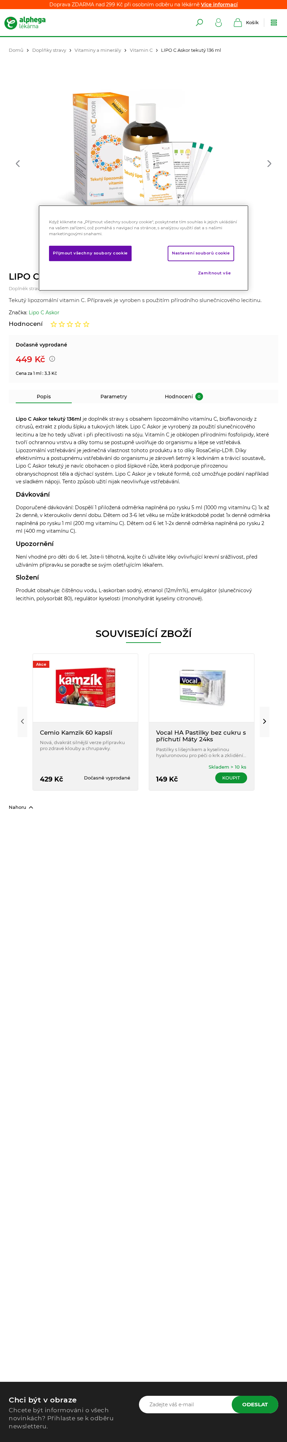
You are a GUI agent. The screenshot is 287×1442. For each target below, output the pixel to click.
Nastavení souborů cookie (201, 253)
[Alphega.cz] (31, 22)
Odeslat (255, 1404)
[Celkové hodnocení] (70, 324)
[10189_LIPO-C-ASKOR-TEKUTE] (143, 152)
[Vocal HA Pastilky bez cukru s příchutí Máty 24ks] (201, 688)
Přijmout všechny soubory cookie (90, 253)
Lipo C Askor (44, 312)
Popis (44, 396)
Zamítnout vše (214, 273)
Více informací (219, 4)
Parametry (113, 396)
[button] (17, 164)
